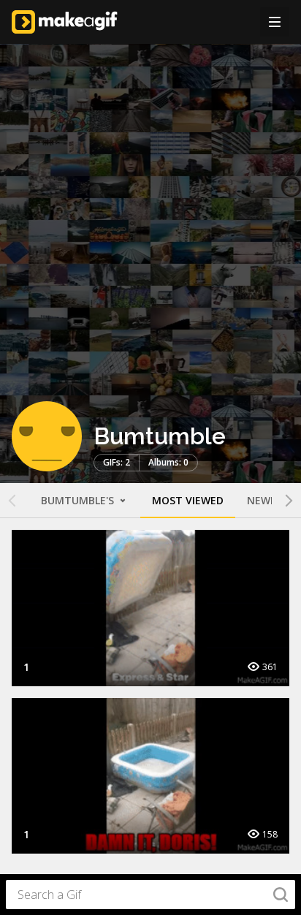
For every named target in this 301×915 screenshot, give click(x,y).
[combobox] (150, 894)
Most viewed (188, 500)
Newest (268, 500)
